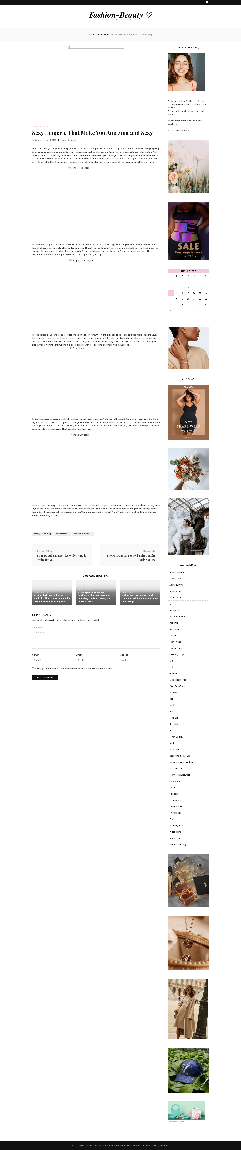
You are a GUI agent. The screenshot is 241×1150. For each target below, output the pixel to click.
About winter (175, 591)
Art (171, 604)
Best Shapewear (177, 616)
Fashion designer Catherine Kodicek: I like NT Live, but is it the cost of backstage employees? (52, 598)
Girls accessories (177, 679)
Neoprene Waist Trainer (181, 762)
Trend (172, 819)
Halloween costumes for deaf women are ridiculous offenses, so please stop (140, 598)
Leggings (173, 717)
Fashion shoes (176, 648)
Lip (170, 730)
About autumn (176, 572)
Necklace (174, 749)
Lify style (173, 724)
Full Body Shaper (177, 654)
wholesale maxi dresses (83, 534)
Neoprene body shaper (180, 755)
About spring (175, 578)
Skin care (173, 793)
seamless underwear (179, 774)
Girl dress (174, 673)
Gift (171, 660)
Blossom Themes (140, 1145)
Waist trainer (175, 831)
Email (79, 654)
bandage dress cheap (42, 534)
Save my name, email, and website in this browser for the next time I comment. (74, 668)
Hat (171, 698)
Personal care (176, 768)
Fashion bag (175, 641)
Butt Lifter (174, 629)
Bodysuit (173, 622)
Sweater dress (176, 806)
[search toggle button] (207, 2)
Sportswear (175, 800)
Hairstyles (174, 692)
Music (172, 743)
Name (35, 654)
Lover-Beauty (176, 736)
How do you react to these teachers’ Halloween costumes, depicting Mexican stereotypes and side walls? (94, 597)
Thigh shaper (175, 812)
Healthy (173, 705)
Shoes (172, 787)
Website (124, 654)
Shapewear (175, 781)
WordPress (164, 1145)
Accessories (175, 597)
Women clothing (177, 844)
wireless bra (175, 838)
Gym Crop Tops (177, 686)
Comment (37, 627)
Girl (171, 667)
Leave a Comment (69, 140)
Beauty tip (174, 610)
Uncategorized (40, 126)
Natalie (38, 140)
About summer (176, 584)
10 (171, 293)
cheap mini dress (62, 534)
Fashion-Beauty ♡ (120, 14)
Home (172, 711)
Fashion (173, 635)
